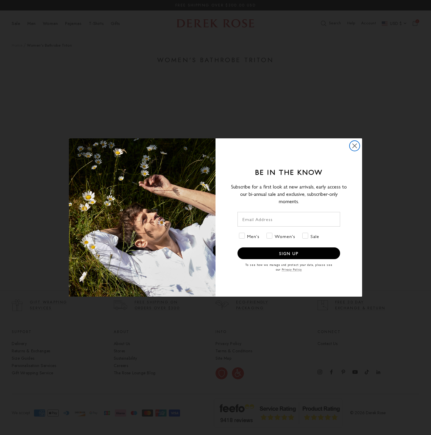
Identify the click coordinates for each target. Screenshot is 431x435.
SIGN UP (288, 253)
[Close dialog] (354, 146)
